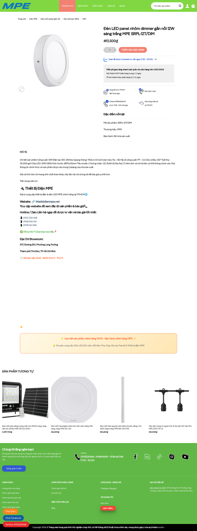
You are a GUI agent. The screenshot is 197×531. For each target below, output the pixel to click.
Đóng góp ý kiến (13, 468)
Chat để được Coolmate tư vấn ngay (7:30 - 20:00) (131, 59)
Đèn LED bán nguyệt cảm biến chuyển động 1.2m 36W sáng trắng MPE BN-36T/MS (120, 427)
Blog (122, 6)
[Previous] (2, 407)
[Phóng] (21, 89)
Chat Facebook (13, 518)
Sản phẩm (83, 6)
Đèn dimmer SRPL (71, 19)
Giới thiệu (98, 6)
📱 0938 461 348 (28, 225)
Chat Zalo (10, 511)
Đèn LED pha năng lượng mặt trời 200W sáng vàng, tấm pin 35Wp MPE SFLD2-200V (24, 427)
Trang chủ (67, 6)
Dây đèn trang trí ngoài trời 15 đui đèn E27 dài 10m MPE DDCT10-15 (170, 427)
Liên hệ (111, 6)
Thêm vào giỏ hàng (133, 49)
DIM (84, 19)
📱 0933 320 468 (28, 217)
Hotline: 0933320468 (16, 524)
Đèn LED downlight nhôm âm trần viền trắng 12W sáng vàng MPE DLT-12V (72, 427)
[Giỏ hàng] (193, 6)
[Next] (195, 407)
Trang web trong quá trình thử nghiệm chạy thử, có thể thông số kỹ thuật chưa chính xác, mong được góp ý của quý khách (103, 527)
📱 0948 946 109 (28, 221)
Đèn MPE (33, 19)
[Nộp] (180, 5)
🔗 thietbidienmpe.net (46, 201)
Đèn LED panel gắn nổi (50, 19)
